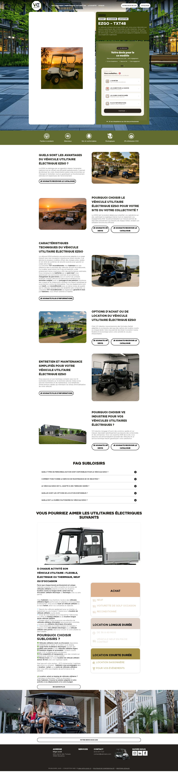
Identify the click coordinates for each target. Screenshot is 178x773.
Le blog (101, 5)
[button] (89, 472)
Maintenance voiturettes (75, 5)
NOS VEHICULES (57, 5)
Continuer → (123, 111)
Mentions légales (123, 768)
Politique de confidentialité (103, 768)
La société (92, 5)
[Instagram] (134, 753)
